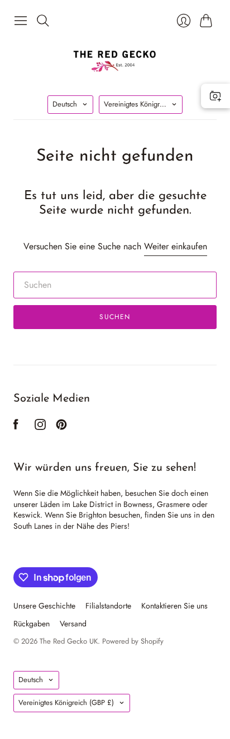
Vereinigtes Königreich (143, 104)
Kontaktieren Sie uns (174, 605)
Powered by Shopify (133, 641)
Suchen (114, 317)
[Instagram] (40, 427)
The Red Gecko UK (69, 641)
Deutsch (64, 104)
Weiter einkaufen (175, 246)
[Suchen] (43, 20)
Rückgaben (31, 623)
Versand (73, 623)
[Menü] (20, 20)
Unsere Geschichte (44, 605)
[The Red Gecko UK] (115, 60)
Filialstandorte (108, 605)
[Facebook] (15, 427)
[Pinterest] (61, 427)
